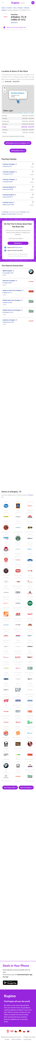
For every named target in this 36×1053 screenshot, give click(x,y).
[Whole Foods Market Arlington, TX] (30, 603)
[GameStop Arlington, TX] (30, 657)
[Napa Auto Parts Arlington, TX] (30, 766)
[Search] (32, 2)
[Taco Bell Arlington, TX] (6, 744)
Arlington (20, 8)
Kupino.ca (11, 1031)
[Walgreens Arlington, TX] (30, 506)
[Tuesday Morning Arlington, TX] (18, 528)
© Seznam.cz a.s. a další (28, 112)
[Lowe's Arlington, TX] (30, 560)
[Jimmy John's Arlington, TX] (6, 571)
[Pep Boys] (6, 18)
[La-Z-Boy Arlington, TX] (6, 647)
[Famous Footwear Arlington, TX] (18, 657)
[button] (15, 27)
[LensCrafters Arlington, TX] (18, 549)
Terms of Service (16, 1039)
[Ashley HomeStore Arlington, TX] (18, 582)
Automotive (14, 22)
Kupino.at (7, 1031)
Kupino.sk (28, 1031)
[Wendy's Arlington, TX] (6, 549)
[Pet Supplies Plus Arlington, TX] (30, 722)
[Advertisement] (18, 50)
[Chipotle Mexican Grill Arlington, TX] (6, 528)
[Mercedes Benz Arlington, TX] (6, 777)
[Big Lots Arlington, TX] (30, 679)
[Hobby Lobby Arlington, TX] (30, 712)
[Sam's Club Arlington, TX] (6, 625)
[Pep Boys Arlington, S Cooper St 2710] (18, 173)
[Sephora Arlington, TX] (18, 679)
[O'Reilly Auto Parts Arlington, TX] (30, 777)
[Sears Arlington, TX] (30, 636)
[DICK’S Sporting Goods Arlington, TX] (30, 668)
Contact (7, 1039)
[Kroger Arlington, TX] (6, 506)
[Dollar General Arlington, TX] (6, 517)
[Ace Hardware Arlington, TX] (18, 614)
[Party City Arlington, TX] (18, 560)
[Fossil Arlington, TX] (6, 582)
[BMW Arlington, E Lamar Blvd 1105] (18, 273)
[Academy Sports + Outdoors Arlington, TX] (18, 603)
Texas (15, 8)
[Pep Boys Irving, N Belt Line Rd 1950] (18, 203)
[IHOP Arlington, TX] (6, 538)
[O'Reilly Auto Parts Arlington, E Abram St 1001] (18, 302)
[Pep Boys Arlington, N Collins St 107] (18, 165)
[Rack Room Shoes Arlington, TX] (18, 733)
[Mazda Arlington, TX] (18, 766)
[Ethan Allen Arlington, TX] (18, 647)
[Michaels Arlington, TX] (18, 722)
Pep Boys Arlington (17, 93)
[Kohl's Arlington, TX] (30, 647)
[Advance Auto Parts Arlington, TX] (30, 755)
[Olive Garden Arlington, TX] (18, 744)
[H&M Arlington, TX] (6, 701)
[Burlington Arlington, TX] (6, 657)
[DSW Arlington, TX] (18, 593)
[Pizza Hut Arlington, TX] (30, 517)
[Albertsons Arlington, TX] (30, 733)
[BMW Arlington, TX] (6, 766)
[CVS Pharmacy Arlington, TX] (18, 668)
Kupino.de (20, 1031)
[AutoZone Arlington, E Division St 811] (18, 283)
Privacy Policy (18, 247)
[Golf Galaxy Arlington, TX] (18, 712)
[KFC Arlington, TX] (30, 744)
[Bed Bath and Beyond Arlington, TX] (18, 701)
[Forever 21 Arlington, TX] (6, 690)
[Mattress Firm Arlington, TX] (18, 625)
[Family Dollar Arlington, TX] (6, 603)
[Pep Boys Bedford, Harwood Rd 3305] (18, 188)
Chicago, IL (24, 212)
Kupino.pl (24, 1031)
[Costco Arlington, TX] (18, 636)
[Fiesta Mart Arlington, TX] (30, 614)
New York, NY (12, 214)
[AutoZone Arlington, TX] (18, 777)
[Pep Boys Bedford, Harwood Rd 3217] (18, 196)
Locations (9, 8)
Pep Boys (5, 212)
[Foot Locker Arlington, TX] (30, 593)
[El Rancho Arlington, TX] (30, 625)
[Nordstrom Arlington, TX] (6, 593)
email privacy (23, 254)
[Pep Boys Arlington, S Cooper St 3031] (18, 180)
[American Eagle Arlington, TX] (30, 690)
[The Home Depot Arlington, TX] (6, 614)
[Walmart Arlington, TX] (30, 549)
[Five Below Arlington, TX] (30, 701)
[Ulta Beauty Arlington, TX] (6, 755)
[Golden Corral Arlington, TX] (18, 571)
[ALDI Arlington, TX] (18, 506)
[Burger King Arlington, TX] (6, 733)
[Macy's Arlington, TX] (30, 582)
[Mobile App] (10, 983)
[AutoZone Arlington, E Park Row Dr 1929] (18, 322)
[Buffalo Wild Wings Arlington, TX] (30, 528)
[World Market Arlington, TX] (6, 636)
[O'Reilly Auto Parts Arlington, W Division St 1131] (18, 312)
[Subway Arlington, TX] (18, 755)
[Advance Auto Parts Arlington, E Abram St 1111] (18, 292)
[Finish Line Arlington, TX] (30, 538)
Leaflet (20, 112)
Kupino (3, 8)
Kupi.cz (16, 1031)
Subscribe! (17, 243)
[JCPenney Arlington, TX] (6, 722)
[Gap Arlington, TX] (18, 690)
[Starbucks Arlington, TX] (18, 538)
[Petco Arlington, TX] (30, 571)
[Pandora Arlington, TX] (18, 517)
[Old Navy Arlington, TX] (6, 679)
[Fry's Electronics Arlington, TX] (6, 712)
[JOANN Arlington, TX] (6, 668)
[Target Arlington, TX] (6, 560)
